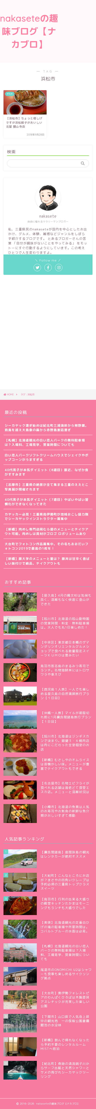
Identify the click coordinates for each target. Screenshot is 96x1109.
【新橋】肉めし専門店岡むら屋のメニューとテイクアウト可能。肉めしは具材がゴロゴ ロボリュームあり (47, 531)
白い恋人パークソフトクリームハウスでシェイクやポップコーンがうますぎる (47, 457)
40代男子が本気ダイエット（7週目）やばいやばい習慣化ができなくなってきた (47, 501)
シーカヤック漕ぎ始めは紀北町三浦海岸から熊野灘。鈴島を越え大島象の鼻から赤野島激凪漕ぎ (47, 427)
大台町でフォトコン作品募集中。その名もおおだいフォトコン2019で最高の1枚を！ (47, 546)
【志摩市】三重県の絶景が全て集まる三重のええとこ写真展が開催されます (47, 486)
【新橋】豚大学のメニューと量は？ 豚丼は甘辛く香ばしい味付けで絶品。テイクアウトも (47, 560)
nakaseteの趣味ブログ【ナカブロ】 (29, 31)
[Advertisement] (77, 19)
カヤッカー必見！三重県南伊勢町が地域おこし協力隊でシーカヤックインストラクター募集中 (47, 516)
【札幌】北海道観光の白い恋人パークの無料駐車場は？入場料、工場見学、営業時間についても (45, 442)
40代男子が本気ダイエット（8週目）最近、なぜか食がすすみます (47, 472)
